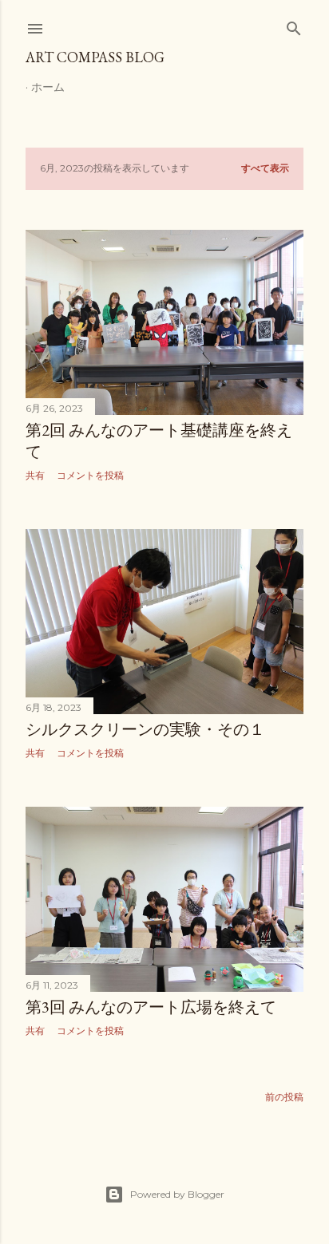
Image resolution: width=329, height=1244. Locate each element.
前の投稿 (284, 1097)
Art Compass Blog (95, 57)
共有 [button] (35, 475)
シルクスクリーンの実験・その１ (145, 729)
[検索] (293, 25)
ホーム (48, 87)
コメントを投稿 (90, 475)
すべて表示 (265, 168)
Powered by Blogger (177, 1194)
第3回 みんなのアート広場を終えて (151, 1007)
